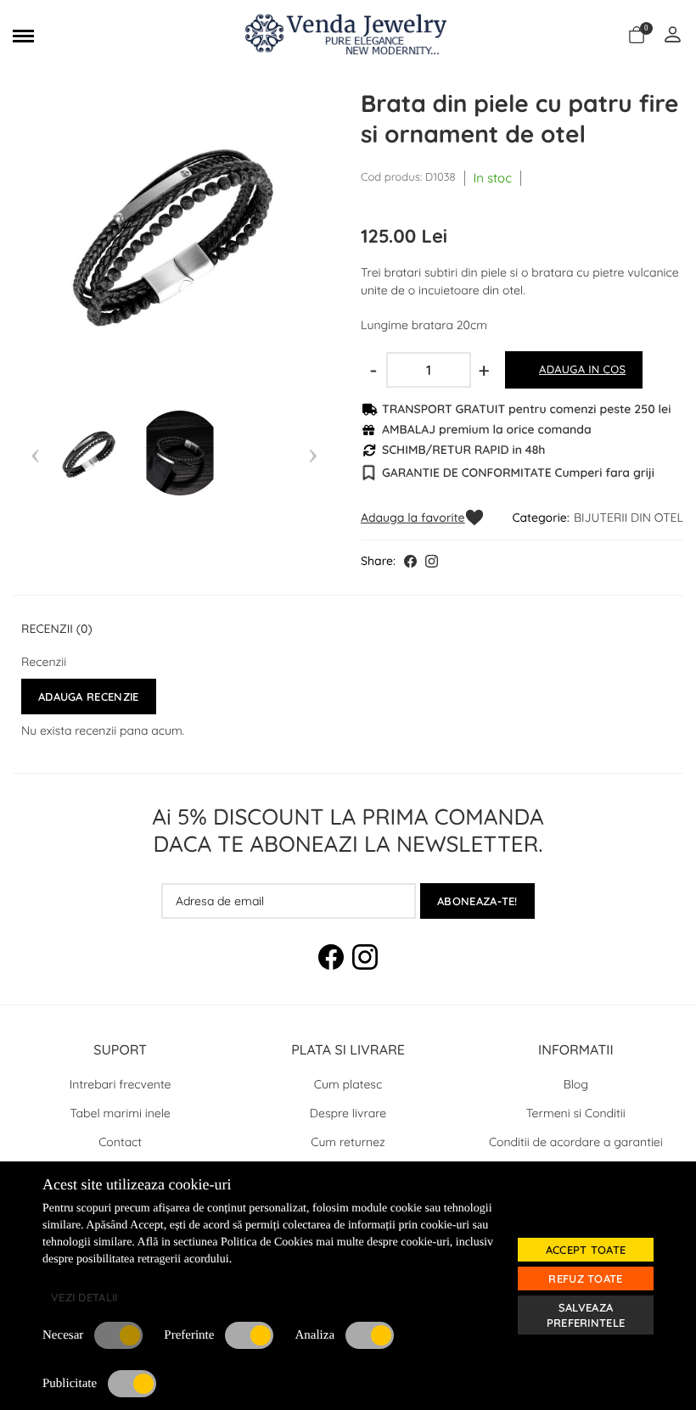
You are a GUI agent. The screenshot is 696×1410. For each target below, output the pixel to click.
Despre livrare (348, 1113)
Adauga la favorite (413, 517)
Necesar (62, 1335)
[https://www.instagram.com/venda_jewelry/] (431, 561)
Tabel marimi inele (120, 1113)
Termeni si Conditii (576, 1113)
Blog (576, 1084)
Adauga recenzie (88, 696)
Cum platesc (348, 1084)
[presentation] (35, 453)
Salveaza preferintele (586, 1315)
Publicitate (69, 1383)
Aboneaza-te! (477, 901)
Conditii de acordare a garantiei (576, 1142)
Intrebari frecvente (120, 1084)
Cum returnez (348, 1142)
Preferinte (189, 1335)
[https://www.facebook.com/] (410, 561)
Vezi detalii (84, 1297)
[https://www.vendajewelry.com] (347, 36)
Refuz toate (585, 1278)
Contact (120, 1142)
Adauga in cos (582, 370)
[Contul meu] (672, 36)
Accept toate (586, 1249)
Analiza (314, 1335)
